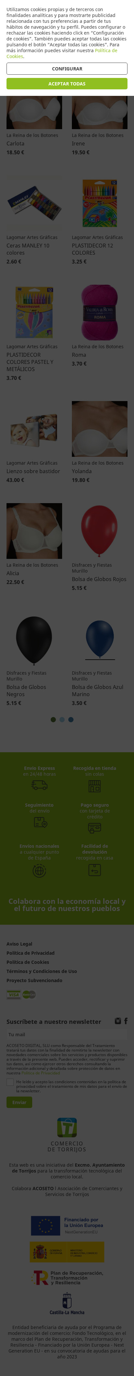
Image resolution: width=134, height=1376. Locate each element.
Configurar (67, 69)
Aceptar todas (67, 84)
